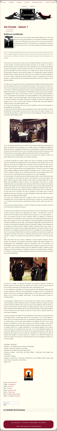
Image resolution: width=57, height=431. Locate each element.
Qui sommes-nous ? (16, 422)
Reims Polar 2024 (12, 382)
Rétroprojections (37, 2)
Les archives (25, 422)
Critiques (11, 2)
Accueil (4, 2)
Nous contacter (42, 422)
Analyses (27, 2)
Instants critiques (50, 2)
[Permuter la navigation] (5, 415)
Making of (24, 6)
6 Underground (11, 384)
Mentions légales (33, 422)
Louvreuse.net (26, 426)
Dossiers (19, 2)
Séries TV (32, 6)
